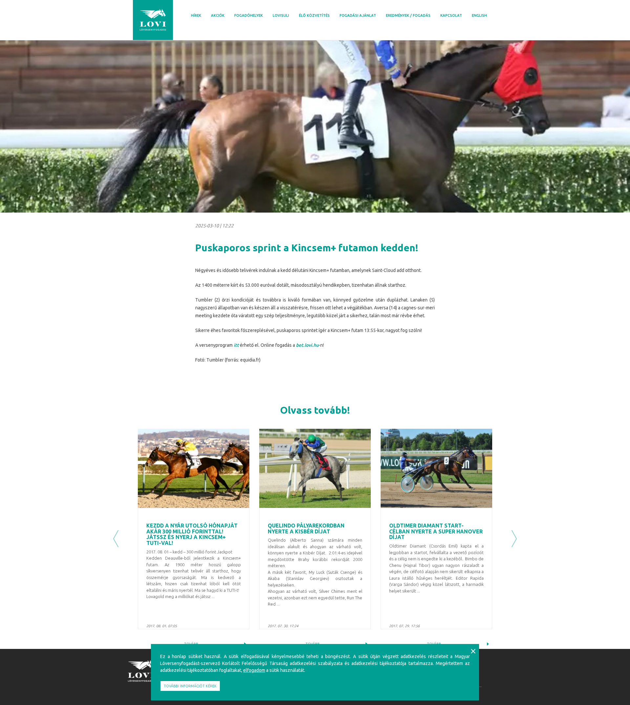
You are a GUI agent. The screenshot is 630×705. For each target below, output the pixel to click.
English (479, 15)
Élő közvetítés (314, 15)
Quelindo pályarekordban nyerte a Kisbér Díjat (306, 528)
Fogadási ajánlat (358, 15)
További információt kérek (190, 686)
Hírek (196, 15)
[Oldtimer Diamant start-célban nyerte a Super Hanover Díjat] (436, 468)
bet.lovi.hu (307, 345)
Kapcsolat (451, 15)
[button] (115, 539)
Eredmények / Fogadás (408, 15)
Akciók (217, 15)
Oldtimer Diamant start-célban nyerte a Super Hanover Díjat (436, 531)
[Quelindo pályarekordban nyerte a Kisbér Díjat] (315, 468)
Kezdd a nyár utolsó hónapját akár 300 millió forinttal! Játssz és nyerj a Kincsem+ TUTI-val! (192, 534)
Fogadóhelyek (248, 15)
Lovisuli (281, 15)
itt (236, 345)
